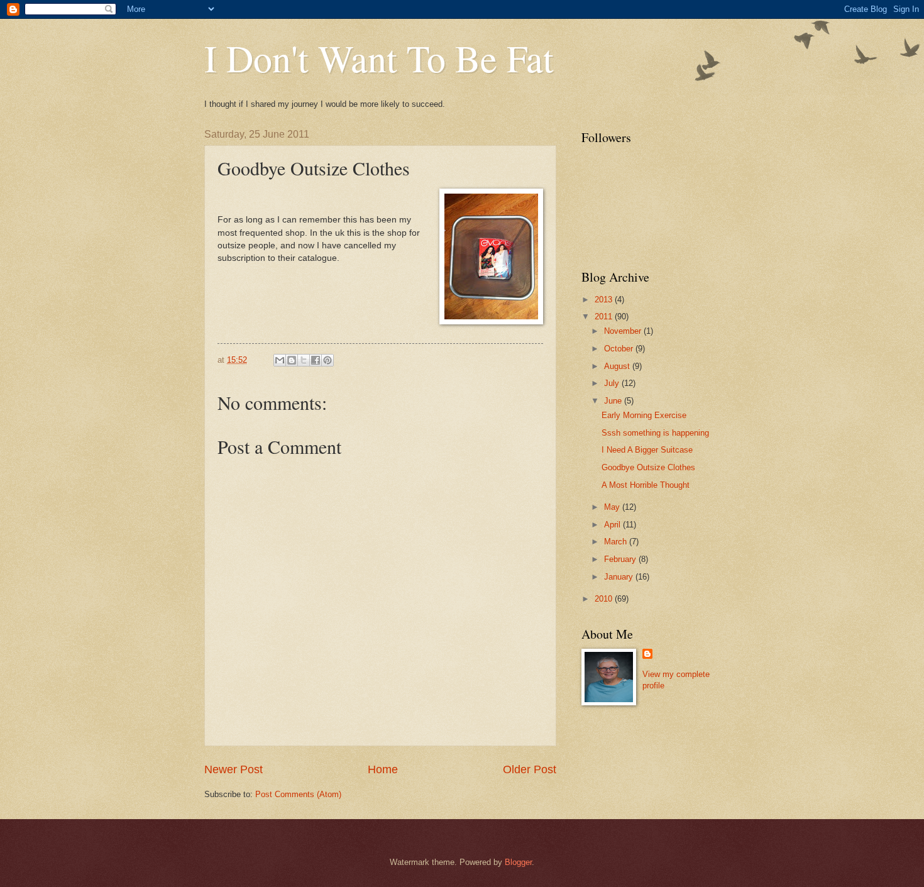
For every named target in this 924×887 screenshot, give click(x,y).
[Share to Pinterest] (327, 360)
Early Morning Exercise (644, 415)
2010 (605, 598)
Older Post (529, 769)
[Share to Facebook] (315, 360)
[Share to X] (303, 360)
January (619, 576)
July (613, 383)
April (613, 524)
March (616, 541)
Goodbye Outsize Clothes (648, 467)
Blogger (518, 862)
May (613, 507)
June (614, 400)
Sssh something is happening (655, 433)
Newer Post (233, 769)
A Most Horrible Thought (646, 485)
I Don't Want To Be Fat (379, 58)
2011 (605, 316)
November (624, 331)
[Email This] (279, 360)
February (621, 559)
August (618, 366)
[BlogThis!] (291, 360)
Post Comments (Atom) (298, 794)
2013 (605, 299)
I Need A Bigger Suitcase (647, 450)
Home (383, 769)
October (619, 348)
